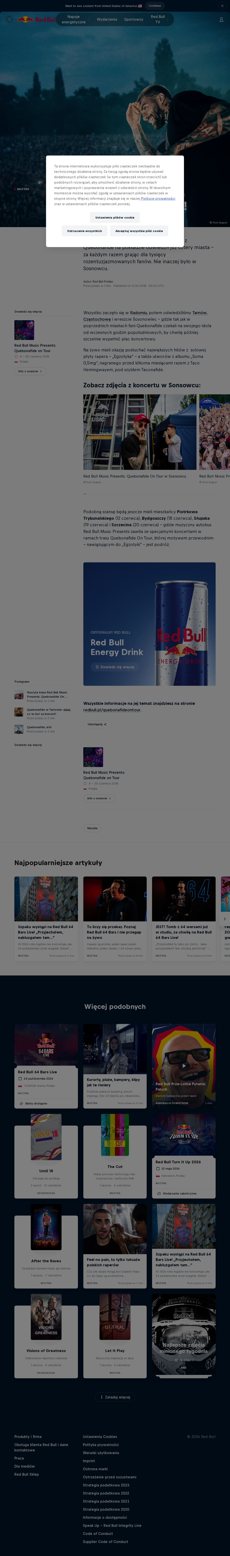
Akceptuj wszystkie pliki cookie (139, 231)
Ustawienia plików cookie (114, 217)
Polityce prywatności (158, 198)
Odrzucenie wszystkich (84, 231)
